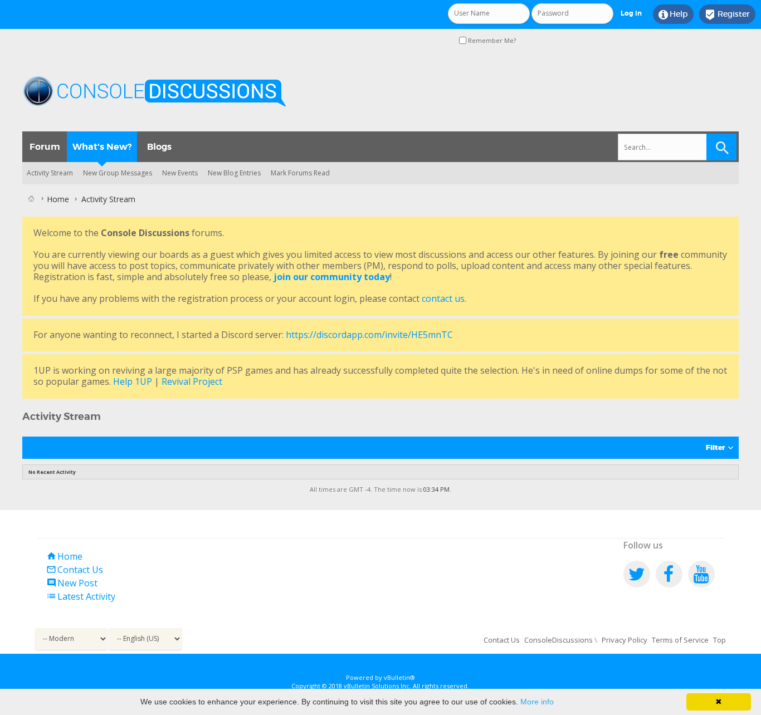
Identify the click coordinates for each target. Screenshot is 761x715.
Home (64, 556)
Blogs (159, 147)
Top (719, 640)
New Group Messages (117, 173)
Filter (715, 447)
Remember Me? (491, 40)
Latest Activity (80, 596)
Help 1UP (132, 381)
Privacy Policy (624, 640)
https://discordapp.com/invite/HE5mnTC (369, 335)
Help (673, 14)
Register (727, 14)
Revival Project (192, 381)
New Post (71, 583)
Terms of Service (680, 640)
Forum (45, 147)
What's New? (101, 147)
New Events (180, 173)
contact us (443, 298)
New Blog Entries (234, 173)
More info (537, 701)
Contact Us (74, 570)
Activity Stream (50, 173)
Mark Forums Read (300, 173)
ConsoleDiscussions (558, 640)
